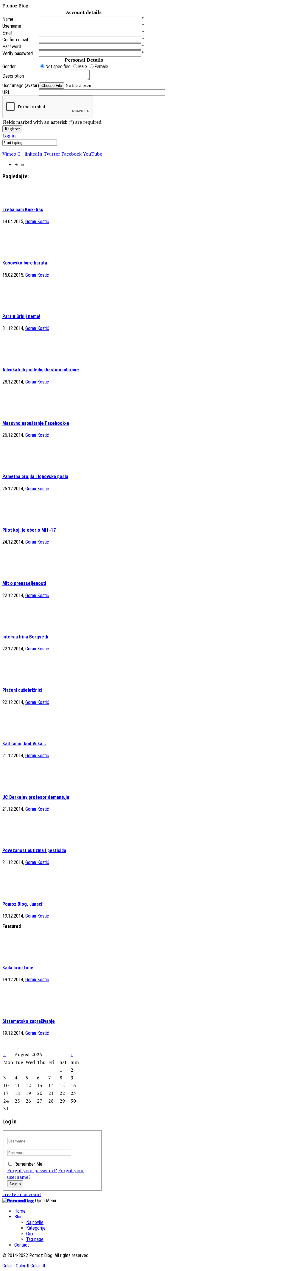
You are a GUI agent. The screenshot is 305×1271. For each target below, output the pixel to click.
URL (6, 92)
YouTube (92, 154)
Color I (8, 1266)
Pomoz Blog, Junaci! (22, 904)
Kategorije (36, 1228)
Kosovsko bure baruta (24, 263)
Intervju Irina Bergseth (25, 637)
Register (12, 129)
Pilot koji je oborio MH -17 (29, 530)
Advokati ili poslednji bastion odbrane (40, 369)
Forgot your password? (32, 1170)
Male (83, 66)
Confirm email (15, 40)
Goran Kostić (37, 221)
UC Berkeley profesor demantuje (35, 797)
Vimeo (9, 154)
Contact (21, 1245)
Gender (9, 66)
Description (13, 76)
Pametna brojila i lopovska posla (35, 476)
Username (11, 26)
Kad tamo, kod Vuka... (24, 743)
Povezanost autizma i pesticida (34, 850)
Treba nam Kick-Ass (22, 209)
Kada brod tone (17, 968)
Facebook (71, 154)
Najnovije (34, 1222)
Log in (9, 135)
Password (11, 46)
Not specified (58, 66)
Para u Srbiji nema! (21, 316)
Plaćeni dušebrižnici (22, 690)
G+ (20, 154)
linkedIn (33, 154)
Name (7, 19)
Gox (29, 1233)
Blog (18, 1217)
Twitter (51, 154)
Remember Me (28, 1164)
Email (7, 33)
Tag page (34, 1239)
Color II (22, 1266)
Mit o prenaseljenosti (24, 583)
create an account (21, 1194)
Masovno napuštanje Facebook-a (35, 423)
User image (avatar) (20, 85)
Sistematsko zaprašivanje (28, 1021)
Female (101, 66)
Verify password (17, 53)
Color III (37, 1266)
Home (20, 1211)
